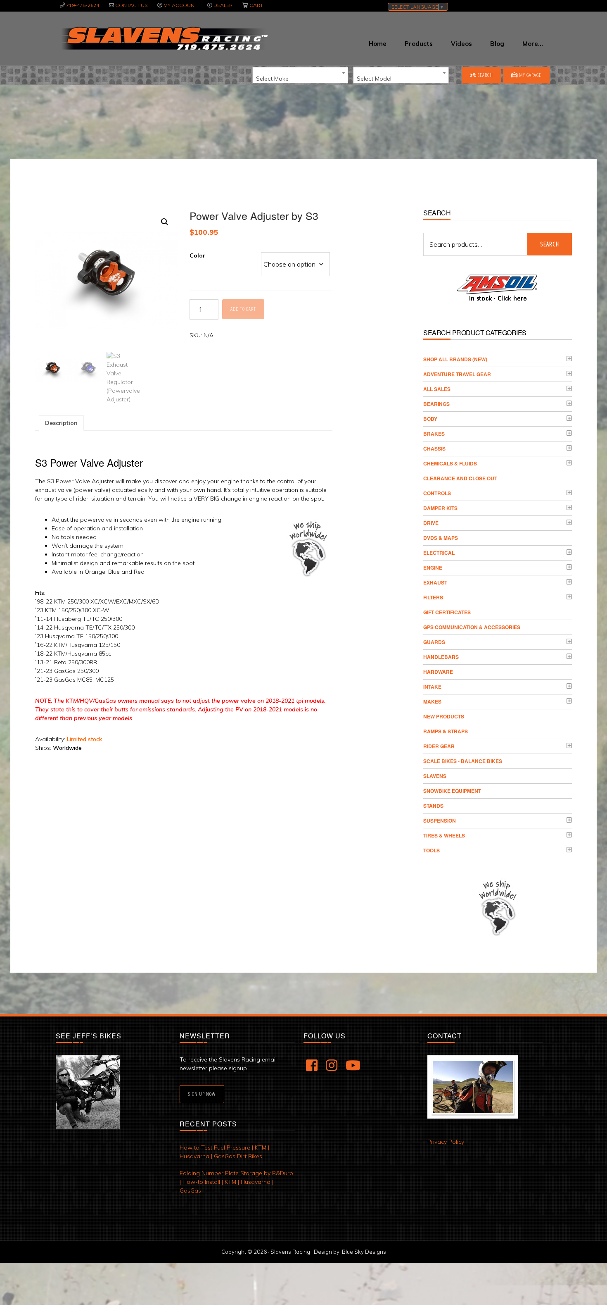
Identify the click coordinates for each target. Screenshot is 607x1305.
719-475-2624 (82, 5)
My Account (180, 5)
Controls (437, 493)
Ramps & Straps (445, 731)
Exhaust (435, 582)
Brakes (434, 433)
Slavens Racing (164, 38)
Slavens (434, 776)
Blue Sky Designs (364, 1251)
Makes (432, 701)
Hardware (438, 671)
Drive (431, 523)
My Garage (529, 75)
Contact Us (131, 5)
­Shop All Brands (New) (455, 359)
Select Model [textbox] (374, 78)
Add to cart (243, 309)
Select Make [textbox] (272, 78)
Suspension (439, 820)
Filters (433, 597)
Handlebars (441, 657)
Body (430, 418)
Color (197, 255)
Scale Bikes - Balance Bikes (462, 761)
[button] (164, 222)
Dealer (222, 5)
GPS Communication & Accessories (471, 627)
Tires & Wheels (444, 835)
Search (485, 75)
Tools (431, 850)
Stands (433, 805)
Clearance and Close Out (460, 478)
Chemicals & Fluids (450, 463)
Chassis (434, 448)
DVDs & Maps (440, 538)
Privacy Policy (445, 1141)
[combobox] (300, 75)
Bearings (436, 404)
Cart (256, 5)
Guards (434, 642)
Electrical (439, 552)
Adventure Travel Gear (457, 374)
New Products (443, 716)
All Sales (437, 389)
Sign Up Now (202, 1093)
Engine (432, 567)
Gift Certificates (447, 612)
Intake (432, 686)
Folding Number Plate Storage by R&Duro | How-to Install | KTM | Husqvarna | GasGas (236, 1181)
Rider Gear (439, 746)
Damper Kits (440, 508)
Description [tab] (61, 423)
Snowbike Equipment (452, 790)
